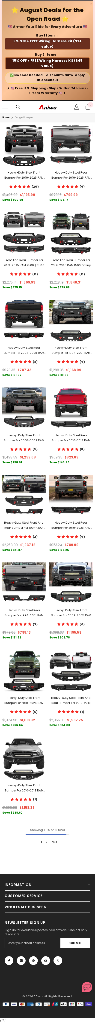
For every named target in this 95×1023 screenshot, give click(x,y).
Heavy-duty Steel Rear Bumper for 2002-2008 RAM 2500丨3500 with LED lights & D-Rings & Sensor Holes (24, 350)
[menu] (5, 107)
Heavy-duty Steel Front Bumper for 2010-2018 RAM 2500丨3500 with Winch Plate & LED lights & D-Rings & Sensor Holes (24, 788)
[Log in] (76, 107)
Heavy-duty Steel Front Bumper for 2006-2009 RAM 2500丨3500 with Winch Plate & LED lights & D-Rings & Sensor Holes (24, 438)
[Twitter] (57, 960)
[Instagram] (21, 960)
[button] (87, 987)
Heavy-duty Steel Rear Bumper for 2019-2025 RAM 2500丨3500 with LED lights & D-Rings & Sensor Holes (71, 175)
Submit (75, 943)
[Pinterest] (33, 960)
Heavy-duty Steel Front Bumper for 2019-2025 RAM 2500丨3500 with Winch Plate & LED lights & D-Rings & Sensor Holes (24, 175)
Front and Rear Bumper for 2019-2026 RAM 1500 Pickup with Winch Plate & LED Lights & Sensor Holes (71, 263)
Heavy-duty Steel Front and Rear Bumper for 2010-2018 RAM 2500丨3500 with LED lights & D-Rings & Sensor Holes (71, 700)
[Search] (18, 107)
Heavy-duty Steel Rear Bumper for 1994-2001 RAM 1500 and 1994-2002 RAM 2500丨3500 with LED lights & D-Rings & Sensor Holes (24, 613)
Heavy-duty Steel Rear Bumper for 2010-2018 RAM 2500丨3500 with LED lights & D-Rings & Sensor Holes (71, 438)
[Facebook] (9, 960)
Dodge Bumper (24, 117)
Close (91, 4)
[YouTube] (45, 960)
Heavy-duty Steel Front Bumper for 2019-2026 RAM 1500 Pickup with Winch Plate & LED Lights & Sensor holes (24, 700)
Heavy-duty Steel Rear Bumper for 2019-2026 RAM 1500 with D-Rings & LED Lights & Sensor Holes (71, 525)
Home (5, 117)
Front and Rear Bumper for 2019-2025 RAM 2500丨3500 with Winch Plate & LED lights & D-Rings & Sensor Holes (24, 263)
